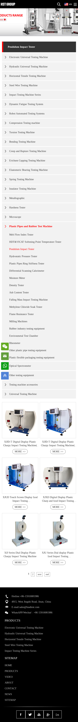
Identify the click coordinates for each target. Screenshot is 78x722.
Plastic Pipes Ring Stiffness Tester (26, 263)
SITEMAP (10, 700)
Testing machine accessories (23, 384)
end (47, 574)
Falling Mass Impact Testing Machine (28, 299)
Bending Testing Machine (22, 141)
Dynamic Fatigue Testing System (26, 104)
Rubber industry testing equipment (27, 328)
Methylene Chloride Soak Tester (25, 307)
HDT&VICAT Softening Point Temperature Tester (35, 242)
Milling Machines (18, 321)
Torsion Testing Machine (22, 132)
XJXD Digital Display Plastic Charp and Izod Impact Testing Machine (58, 501)
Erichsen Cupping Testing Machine (27, 160)
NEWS (8, 694)
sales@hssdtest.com (29, 607)
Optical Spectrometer (20, 366)
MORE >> (20, 451)
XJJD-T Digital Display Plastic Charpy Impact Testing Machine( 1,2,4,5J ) (20, 445)
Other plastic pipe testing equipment (27, 350)
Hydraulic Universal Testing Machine (28, 66)
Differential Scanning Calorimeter (26, 270)
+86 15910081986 (43, 612)
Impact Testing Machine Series (25, 94)
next (39, 574)
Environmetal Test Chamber (23, 336)
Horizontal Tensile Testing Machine (27, 76)
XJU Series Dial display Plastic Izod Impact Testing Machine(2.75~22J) (58, 556)
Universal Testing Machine (23, 394)
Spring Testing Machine (21, 179)
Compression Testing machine (24, 123)
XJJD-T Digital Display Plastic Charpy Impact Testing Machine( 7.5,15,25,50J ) (58, 445)
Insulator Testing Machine (22, 188)
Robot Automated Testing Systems (26, 113)
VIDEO (9, 677)
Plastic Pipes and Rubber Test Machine (30, 226)
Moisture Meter (17, 278)
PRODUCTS (11, 671)
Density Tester (16, 285)
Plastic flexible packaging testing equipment (31, 357)
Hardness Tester (17, 207)
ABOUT (9, 682)
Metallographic (17, 198)
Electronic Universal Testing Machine (28, 57)
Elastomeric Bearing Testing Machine (28, 170)
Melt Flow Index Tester (21, 234)
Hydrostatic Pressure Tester (23, 256)
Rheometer (14, 343)
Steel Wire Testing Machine (23, 85)
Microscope (15, 217)
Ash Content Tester (19, 292)
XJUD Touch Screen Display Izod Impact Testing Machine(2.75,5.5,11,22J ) (20, 501)
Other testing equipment (21, 375)
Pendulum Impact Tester (21, 47)
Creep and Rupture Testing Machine (27, 151)
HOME (8, 665)
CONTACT (11, 688)
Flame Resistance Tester (21, 314)
